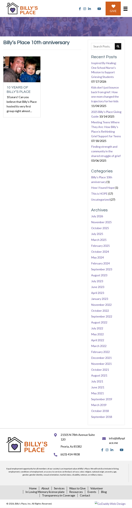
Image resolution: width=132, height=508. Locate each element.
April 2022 (97, 340)
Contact (85, 495)
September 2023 (101, 269)
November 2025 (101, 222)
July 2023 (97, 281)
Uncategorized (100, 199)
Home (33, 488)
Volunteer (96, 488)
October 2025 (100, 228)
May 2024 (97, 257)
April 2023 (97, 293)
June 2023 (97, 287)
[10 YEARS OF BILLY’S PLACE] (21, 86)
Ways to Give (77, 488)
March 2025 (98, 239)
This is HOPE (99, 193)
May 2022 (97, 334)
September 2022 (101, 316)
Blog (104, 492)
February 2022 (100, 352)
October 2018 (100, 411)
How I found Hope (102, 187)
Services (59, 488)
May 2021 (97, 393)
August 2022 (99, 322)
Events (91, 492)
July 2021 (97, 381)
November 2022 (101, 304)
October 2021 (100, 369)
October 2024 (100, 251)
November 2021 (101, 363)
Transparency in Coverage (58, 495)
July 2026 (97, 216)
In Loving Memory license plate (45, 492)
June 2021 (97, 387)
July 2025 (97, 234)
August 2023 (99, 275)
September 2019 (101, 399)
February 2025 (100, 245)
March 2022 (98, 346)
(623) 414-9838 (70, 454)
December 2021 (101, 358)
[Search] (118, 46)
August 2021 (99, 375)
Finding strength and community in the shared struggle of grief (106, 151)
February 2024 (100, 263)
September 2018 (101, 417)
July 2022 (97, 328)
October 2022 (100, 310)
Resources (76, 492)
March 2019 (98, 405)
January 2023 (99, 299)
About (45, 488)
